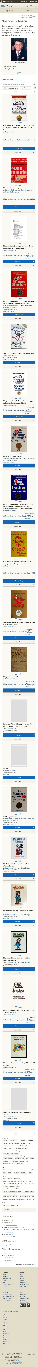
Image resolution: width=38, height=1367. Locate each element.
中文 (4, 1344)
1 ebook (12, 311)
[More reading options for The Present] (33, 420)
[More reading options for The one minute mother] (33, 318)
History (30, 17)
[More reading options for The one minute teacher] (33, 1030)
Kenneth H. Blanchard (12, 190)
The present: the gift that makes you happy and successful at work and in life (18, 401)
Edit (34, 16)
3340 (11, 1222)
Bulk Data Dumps (7, 1298)
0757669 (32, 1354)
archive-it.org (18, 1363)
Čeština (5, 1315)
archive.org (8, 1363)
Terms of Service (7, 1284)
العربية (4, 1314)
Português (6, 1333)
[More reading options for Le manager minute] (33, 831)
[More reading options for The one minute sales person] (33, 265)
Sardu (4, 1337)
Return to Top (23, 1286)
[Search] (27, 6)
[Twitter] (24, 1305)
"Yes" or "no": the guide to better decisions (18, 353)
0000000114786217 (11, 1225)
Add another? (17, 80)
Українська (6, 1341)
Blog (4, 1282)
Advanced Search (24, 1284)
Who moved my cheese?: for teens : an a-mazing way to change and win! (17, 562)
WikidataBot (29, 15)
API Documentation (8, 1296)
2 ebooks (29, 257)
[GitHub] (28, 1305)
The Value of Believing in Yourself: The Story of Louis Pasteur (19, 864)
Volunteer (5, 1276)
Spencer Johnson (11, 132)
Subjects (22, 1280)
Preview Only (19, 148)
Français (5, 1323)
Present (5, 768)
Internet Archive (11, 1355)
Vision (4, 1274)
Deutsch (5, 1317)
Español (5, 1321)
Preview (20, 122)
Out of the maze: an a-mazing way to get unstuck (17, 1113)
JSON (34, 1264)
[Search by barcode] (31, 6)
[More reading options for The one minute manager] (33, 211)
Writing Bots (6, 1300)
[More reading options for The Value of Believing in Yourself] (33, 879)
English (5, 1319)
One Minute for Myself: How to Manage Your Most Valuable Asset (19, 623)
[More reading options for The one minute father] (33, 526)
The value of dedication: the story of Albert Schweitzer (18, 911)
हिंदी (4, 1325)
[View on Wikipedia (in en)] (18, 73)
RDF (31, 1264)
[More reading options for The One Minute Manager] (33, 469)
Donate (24, 1)
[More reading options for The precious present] (33, 694)
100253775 (10, 1232)
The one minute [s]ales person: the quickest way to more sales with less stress (18, 247)
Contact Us (23, 1296)
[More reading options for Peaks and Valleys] (33, 739)
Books (21, 1276)
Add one (11, 1245)
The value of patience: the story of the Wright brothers (19, 1063)
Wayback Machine (17, 1362)
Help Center (23, 1294)
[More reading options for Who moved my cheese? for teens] (33, 585)
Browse (27, 11)
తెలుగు (4, 1339)
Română (5, 1336)
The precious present (10, 676)
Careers (5, 1280)
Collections (23, 1282)
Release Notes (24, 1302)
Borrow (17, 207)
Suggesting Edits (24, 1298)
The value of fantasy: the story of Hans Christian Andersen (16, 959)
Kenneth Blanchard (12, 192)
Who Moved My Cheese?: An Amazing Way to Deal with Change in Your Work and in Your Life (18, 127)
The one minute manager (12, 188)
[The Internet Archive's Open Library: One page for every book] (8, 6)
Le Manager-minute (10, 816)
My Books (9, 11)
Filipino (5, 1345)
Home (21, 1274)
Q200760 (11, 1234)
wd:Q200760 (14, 1236)
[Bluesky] (21, 1305)
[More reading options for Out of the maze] (33, 1127)
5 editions (6, 462)
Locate (19, 735)
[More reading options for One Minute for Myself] (33, 642)
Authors (22, 1278)
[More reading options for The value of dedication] (33, 925)
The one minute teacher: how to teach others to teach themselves (18, 1011)
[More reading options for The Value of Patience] (33, 1082)
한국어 (5, 1331)
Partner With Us (7, 1278)
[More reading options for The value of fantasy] (33, 973)
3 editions (6, 732)
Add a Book (23, 1300)
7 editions (6, 311)
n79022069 (21, 1227)
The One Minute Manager (12, 456)
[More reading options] (34, 207)
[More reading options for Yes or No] (33, 366)
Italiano (5, 1329)
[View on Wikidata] (20, 73)
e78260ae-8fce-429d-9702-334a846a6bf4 (22, 1229)
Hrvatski (5, 1328)
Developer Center (8, 1294)
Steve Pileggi (25, 868)
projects (18, 1360)
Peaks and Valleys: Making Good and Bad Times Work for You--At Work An (17, 725)
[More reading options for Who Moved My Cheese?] (33, 152)
